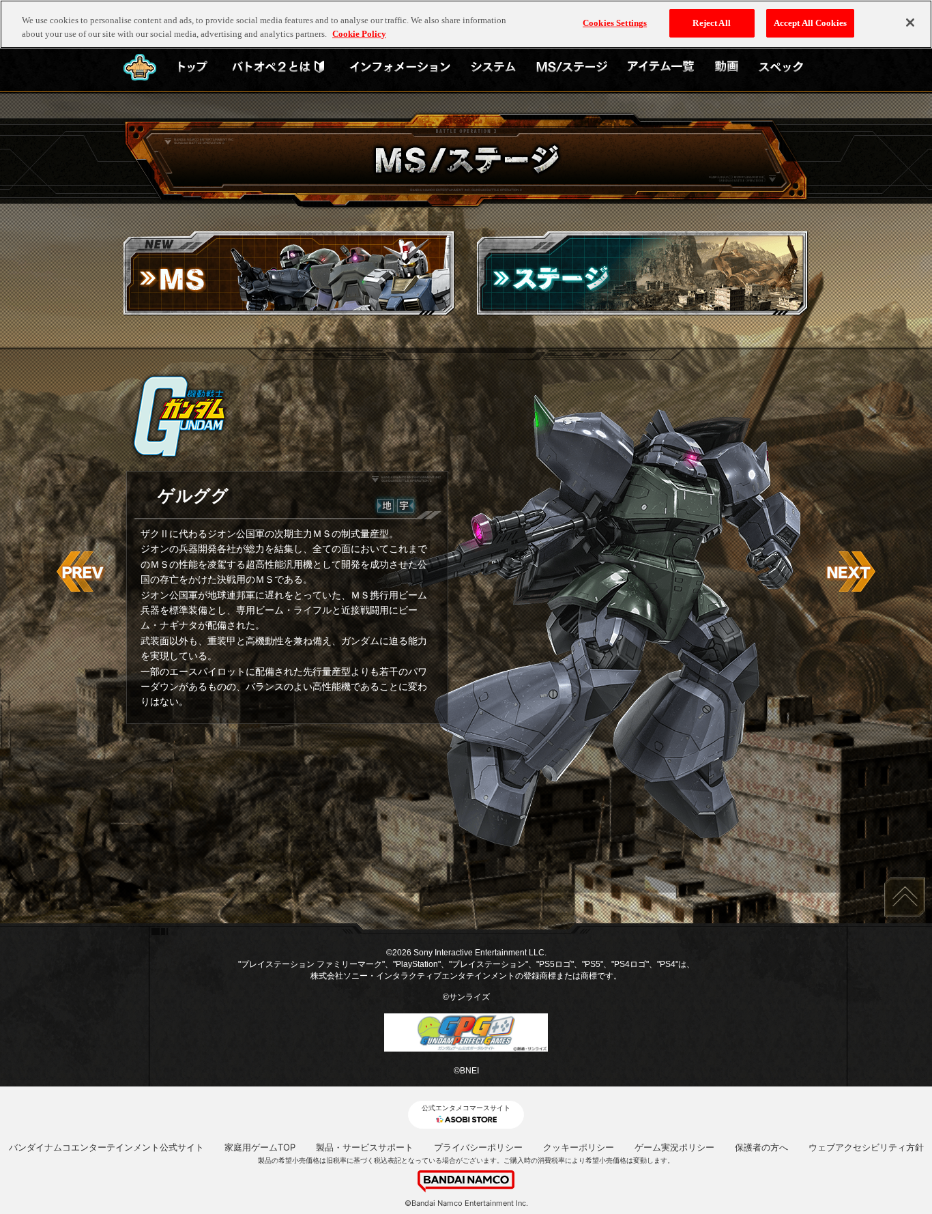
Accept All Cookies (810, 23)
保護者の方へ (761, 1147)
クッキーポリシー (578, 1147)
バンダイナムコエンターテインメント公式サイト (106, 1147)
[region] (466, 24)
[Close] (910, 23)
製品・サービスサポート (364, 1147)
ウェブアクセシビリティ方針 (866, 1147)
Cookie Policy (359, 34)
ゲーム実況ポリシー (674, 1147)
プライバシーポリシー (478, 1147)
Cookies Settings (615, 23)
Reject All (711, 23)
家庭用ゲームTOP (259, 1147)
